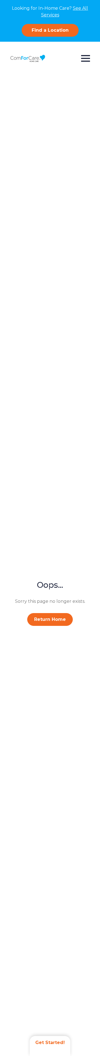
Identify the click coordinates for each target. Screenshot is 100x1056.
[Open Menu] (85, 58)
